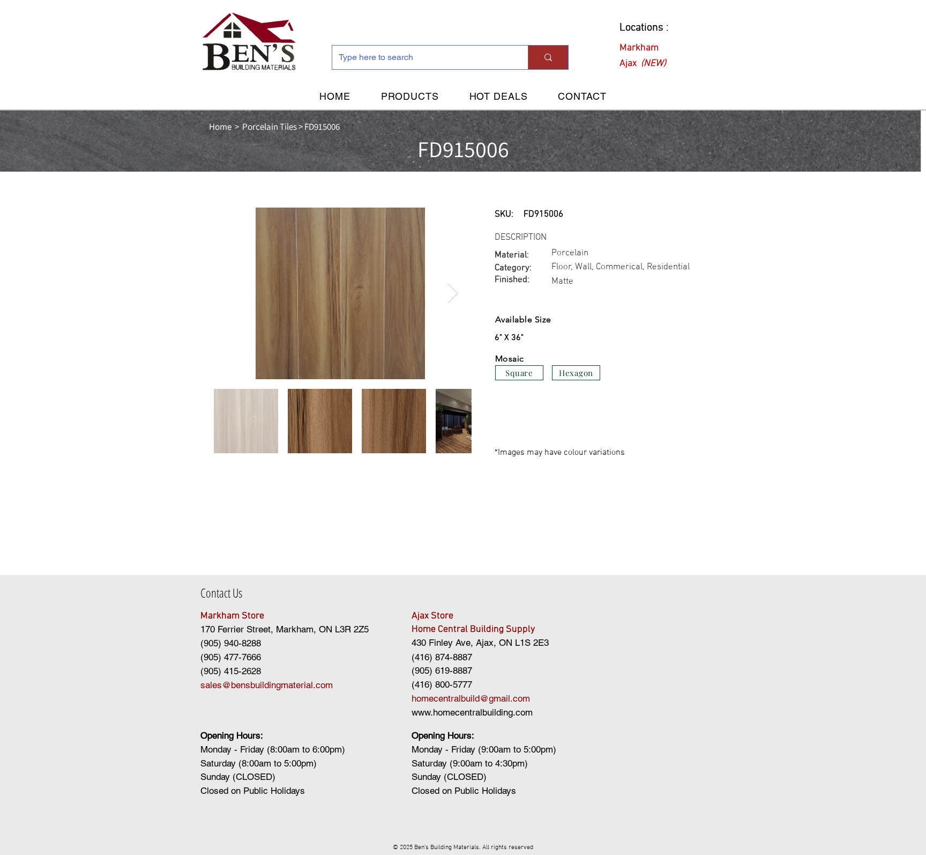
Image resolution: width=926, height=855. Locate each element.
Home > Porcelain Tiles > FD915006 (274, 126)
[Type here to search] (548, 57)
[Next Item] (453, 293)
